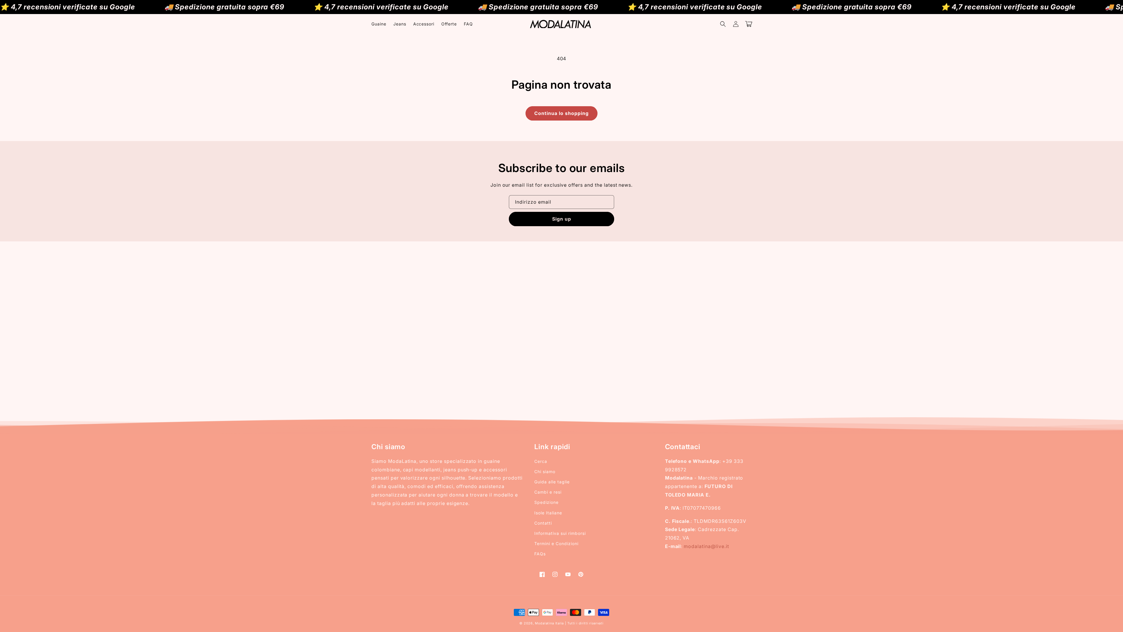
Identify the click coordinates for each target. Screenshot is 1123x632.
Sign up (561, 219)
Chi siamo (544, 471)
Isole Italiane (548, 512)
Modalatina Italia (549, 623)
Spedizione (546, 502)
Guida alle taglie (551, 481)
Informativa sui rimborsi (559, 533)
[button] (722, 24)
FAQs (540, 553)
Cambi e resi (548, 492)
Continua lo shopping (561, 113)
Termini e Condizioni (556, 543)
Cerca (540, 461)
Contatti (543, 523)
